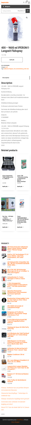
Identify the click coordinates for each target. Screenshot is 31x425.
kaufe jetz (12, 59)
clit (14, 68)
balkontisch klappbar (8, 68)
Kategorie (7, 6)
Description (5, 77)
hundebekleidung (19, 68)
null (7, 67)
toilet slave (26, 68)
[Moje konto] (24, 2)
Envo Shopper (16, 422)
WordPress (20, 420)
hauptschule (5, 2)
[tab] (15, 78)
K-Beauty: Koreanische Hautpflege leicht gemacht (15, 399)
